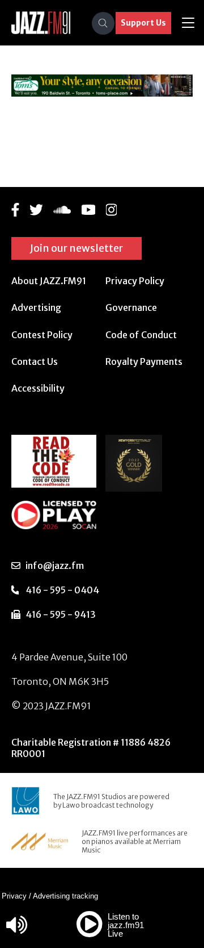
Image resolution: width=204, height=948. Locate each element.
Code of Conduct (141, 334)
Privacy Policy (134, 280)
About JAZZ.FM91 (48, 280)
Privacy (14, 896)
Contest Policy (42, 334)
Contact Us (34, 361)
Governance (131, 307)
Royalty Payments (143, 361)
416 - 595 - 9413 (61, 614)
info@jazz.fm (55, 565)
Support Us (143, 23)
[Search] (103, 23)
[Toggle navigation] (188, 23)
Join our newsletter (76, 248)
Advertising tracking (65, 896)
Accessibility (38, 388)
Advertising (36, 307)
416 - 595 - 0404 (62, 590)
